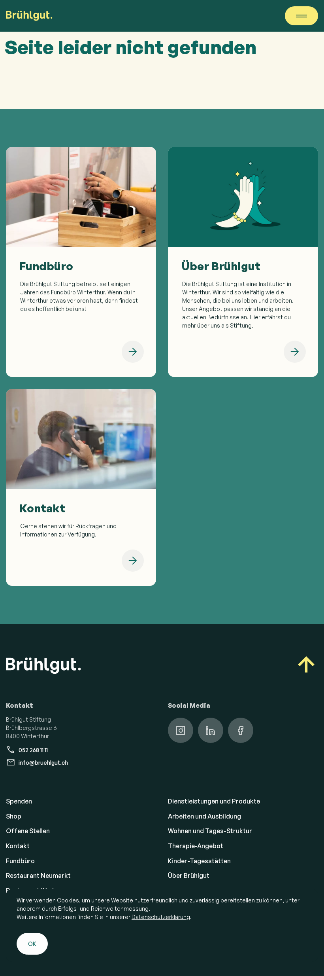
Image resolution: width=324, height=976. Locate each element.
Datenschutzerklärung (161, 916)
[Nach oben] (306, 665)
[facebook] (240, 730)
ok (32, 943)
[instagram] (180, 730)
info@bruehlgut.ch (43, 762)
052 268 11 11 (33, 750)
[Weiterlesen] (133, 352)
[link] (81, 262)
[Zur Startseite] (29, 16)
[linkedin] (210, 730)
